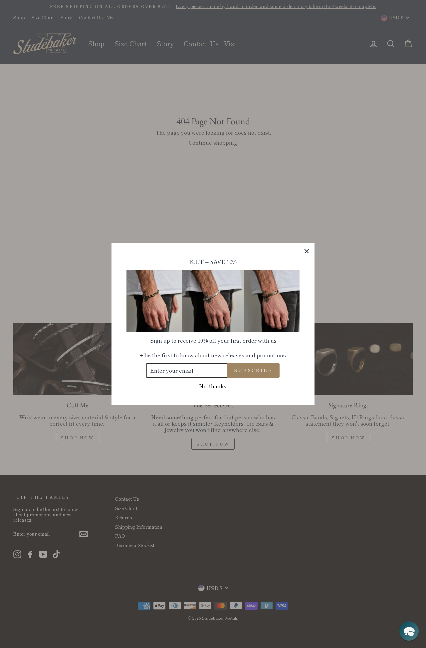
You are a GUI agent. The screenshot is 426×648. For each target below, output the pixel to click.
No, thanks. (213, 386)
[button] (409, 631)
